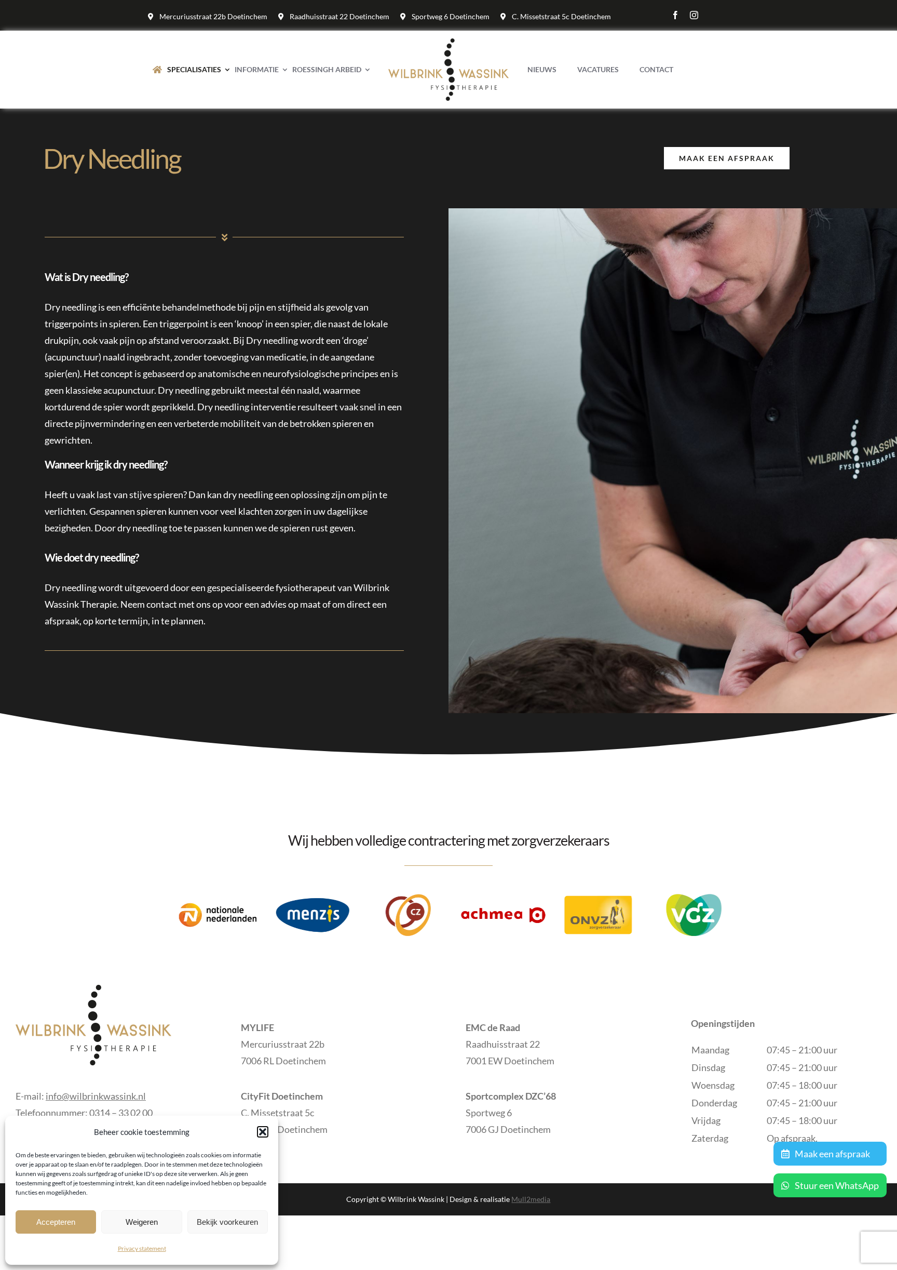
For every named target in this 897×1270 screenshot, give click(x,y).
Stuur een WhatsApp (836, 1185)
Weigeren (142, 1222)
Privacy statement (142, 1248)
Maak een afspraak (831, 1153)
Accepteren (55, 1222)
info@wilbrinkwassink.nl (96, 1096)
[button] (262, 1132)
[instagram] (694, 15)
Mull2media (530, 1199)
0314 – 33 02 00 (121, 1112)
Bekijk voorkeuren (227, 1222)
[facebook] (675, 15)
